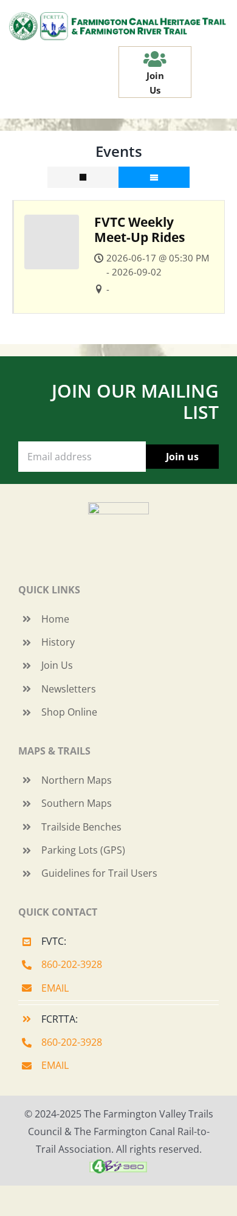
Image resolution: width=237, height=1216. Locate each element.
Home (55, 619)
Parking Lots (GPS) (83, 850)
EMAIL (55, 988)
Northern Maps (76, 780)
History (58, 642)
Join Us (57, 665)
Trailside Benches (81, 827)
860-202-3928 (71, 964)
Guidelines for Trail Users (99, 873)
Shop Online (69, 712)
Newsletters (68, 689)
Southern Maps (76, 803)
